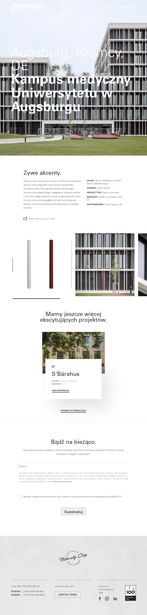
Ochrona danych (106, 589)
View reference (60, 390)
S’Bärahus (65, 373)
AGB (101, 592)
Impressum (104, 586)
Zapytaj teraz (68, 594)
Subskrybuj (73, 512)
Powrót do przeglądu (73, 410)
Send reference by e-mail (42, 218)
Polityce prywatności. (62, 481)
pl (108, 7)
